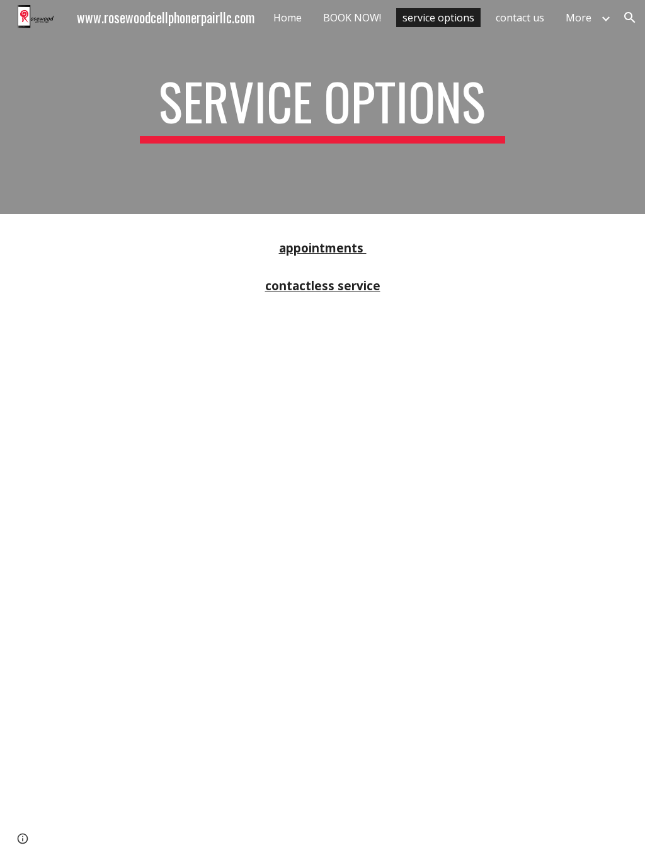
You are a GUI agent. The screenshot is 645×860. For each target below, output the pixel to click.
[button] (630, 18)
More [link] (578, 18)
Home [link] (287, 18)
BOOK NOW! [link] (352, 18)
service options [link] (438, 18)
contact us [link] (520, 18)
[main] (322, 107)
